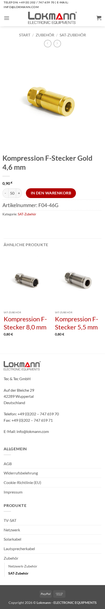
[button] (7, 18)
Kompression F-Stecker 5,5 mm (76, 323)
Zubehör (45, 34)
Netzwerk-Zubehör (22, 566)
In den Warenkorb (51, 193)
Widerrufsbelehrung (21, 473)
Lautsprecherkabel (19, 548)
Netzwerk (12, 529)
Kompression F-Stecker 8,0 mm (25, 323)
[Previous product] (57, 43)
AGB (8, 463)
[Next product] (48, 43)
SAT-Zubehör (73, 34)
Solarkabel (12, 539)
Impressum (13, 492)
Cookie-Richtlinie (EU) (22, 482)
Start (24, 34)
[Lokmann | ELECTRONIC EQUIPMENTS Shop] (52, 18)
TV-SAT (10, 520)
